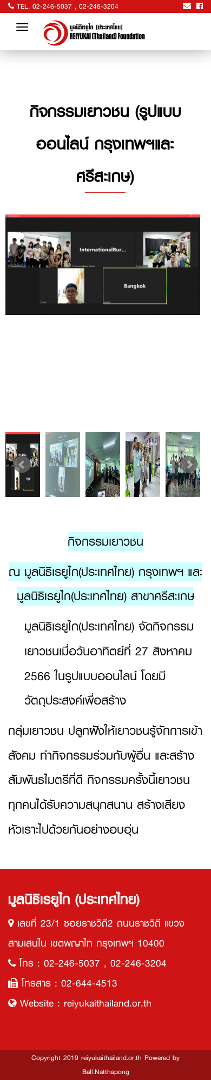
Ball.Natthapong (105, 1071)
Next (188, 464)
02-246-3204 (98, 6)
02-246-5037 (52, 6)
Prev (22, 464)
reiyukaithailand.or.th (107, 1003)
